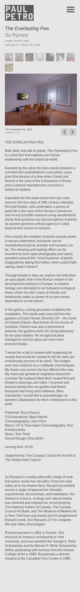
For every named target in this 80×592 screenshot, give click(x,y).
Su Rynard (16, 35)
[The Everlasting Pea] (10, 62)
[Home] (19, 19)
